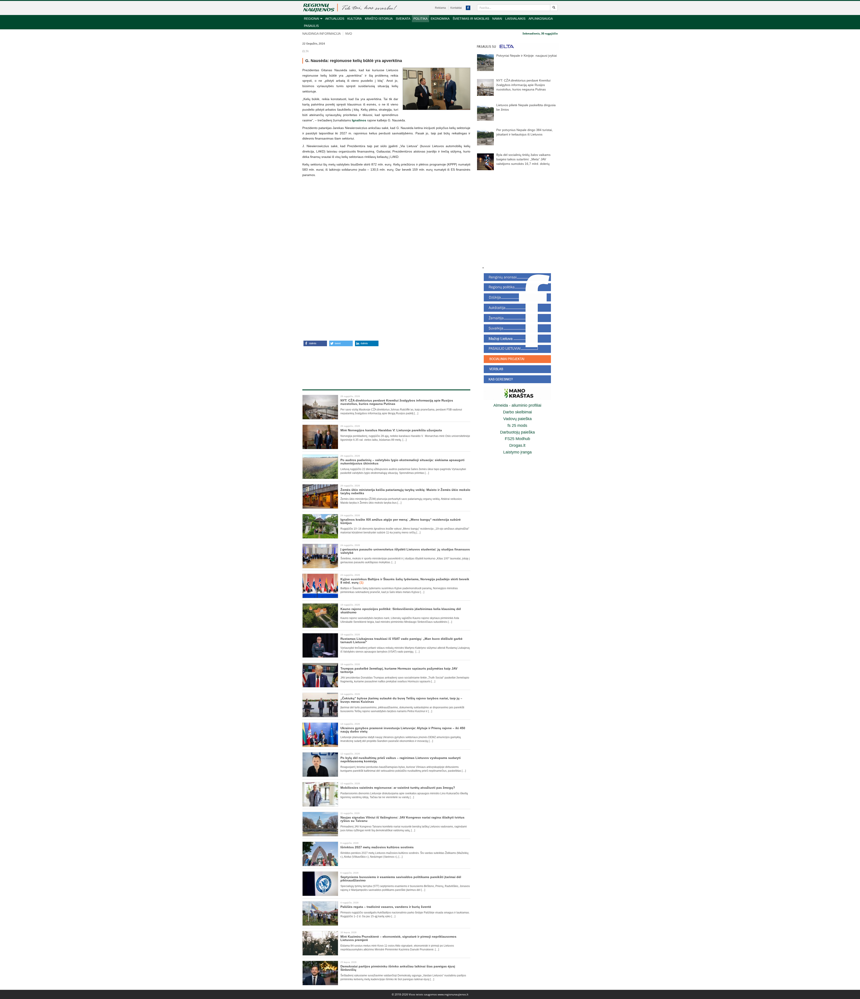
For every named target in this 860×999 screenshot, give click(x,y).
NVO (348, 33)
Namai (497, 18)
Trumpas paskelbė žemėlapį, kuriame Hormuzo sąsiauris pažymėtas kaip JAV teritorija (398, 670)
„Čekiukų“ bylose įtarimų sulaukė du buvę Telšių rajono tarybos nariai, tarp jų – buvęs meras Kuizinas (401, 699)
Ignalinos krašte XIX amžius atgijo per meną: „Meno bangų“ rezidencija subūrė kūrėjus (400, 521)
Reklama (440, 7)
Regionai (311, 18)
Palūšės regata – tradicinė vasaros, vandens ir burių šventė (385, 907)
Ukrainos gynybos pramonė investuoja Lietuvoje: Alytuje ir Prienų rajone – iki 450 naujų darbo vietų (402, 729)
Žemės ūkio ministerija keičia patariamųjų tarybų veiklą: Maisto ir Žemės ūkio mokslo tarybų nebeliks (405, 491)
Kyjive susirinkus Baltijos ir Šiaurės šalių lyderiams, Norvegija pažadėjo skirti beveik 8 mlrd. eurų (404, 580)
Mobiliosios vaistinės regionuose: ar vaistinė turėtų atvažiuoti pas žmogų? (397, 787)
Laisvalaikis (515, 18)
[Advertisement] (386, 363)
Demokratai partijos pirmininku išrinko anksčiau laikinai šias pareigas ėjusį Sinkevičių (397, 968)
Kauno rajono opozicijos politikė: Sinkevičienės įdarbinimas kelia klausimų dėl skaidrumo (400, 610)
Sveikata (403, 18)
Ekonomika (440, 18)
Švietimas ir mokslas (471, 18)
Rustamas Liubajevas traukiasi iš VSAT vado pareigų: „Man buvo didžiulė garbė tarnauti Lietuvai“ (401, 640)
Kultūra (354, 18)
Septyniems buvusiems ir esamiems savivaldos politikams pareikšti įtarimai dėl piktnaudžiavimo (400, 878)
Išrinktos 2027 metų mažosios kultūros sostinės (377, 847)
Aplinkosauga (541, 18)
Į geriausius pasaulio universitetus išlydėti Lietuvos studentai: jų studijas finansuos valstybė (405, 551)
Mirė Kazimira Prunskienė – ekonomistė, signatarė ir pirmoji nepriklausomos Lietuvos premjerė (398, 938)
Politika (420, 18)
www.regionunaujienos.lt (453, 994)
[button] (315, 343)
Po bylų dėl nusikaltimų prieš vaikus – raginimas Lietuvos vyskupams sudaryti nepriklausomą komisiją (400, 759)
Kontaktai (456, 7)
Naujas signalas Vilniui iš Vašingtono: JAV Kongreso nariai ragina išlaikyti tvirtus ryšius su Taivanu (402, 819)
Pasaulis (311, 26)
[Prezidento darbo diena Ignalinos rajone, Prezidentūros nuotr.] (436, 89)
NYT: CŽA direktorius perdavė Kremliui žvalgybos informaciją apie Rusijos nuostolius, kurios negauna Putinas (396, 402)
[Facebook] (468, 8)
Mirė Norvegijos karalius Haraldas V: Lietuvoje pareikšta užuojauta (391, 430)
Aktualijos (334, 18)
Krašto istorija (379, 18)
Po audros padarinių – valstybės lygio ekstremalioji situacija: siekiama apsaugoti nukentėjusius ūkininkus (402, 461)
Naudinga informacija (321, 33)
